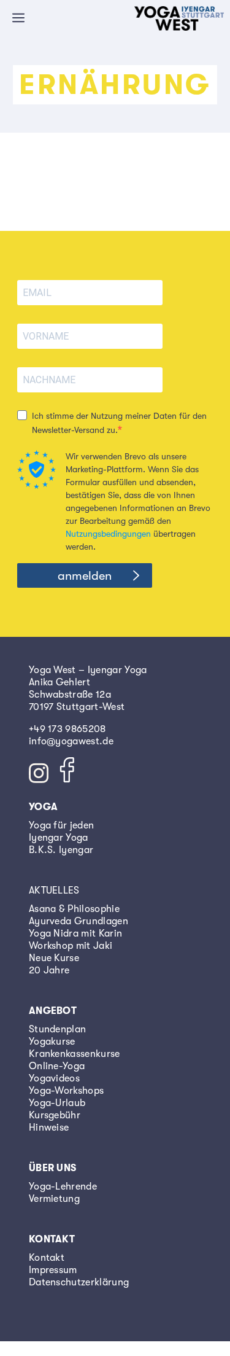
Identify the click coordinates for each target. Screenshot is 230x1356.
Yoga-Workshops (66, 1090)
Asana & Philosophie (74, 908)
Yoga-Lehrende (63, 1186)
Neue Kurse (54, 958)
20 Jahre (49, 970)
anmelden (85, 576)
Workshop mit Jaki (70, 945)
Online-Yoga (57, 1066)
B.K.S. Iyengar (61, 849)
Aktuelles (54, 890)
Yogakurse (52, 1041)
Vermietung (54, 1198)
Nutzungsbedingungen (108, 534)
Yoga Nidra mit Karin (75, 933)
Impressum (53, 1270)
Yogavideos (54, 1078)
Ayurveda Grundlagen (78, 921)
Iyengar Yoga (58, 837)
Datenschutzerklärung (79, 1282)
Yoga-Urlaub (57, 1103)
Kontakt (46, 1257)
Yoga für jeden (61, 825)
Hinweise (49, 1127)
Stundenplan (57, 1029)
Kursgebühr (54, 1115)
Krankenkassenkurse (74, 1053)
